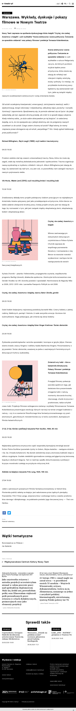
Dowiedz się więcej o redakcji (34, 673)
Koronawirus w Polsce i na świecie (12, 544)
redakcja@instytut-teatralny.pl (35, 670)
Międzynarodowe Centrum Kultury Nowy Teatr (26, 562)
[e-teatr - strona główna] (7, 4)
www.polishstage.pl (8, 678)
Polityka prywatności (28, 701)
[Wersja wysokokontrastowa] (62, 4)
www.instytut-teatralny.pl (57, 685)
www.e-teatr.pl (6, 675)
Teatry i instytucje (7, 558)
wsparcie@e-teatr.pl (56, 681)
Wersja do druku (21, 28)
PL (65, 4)
